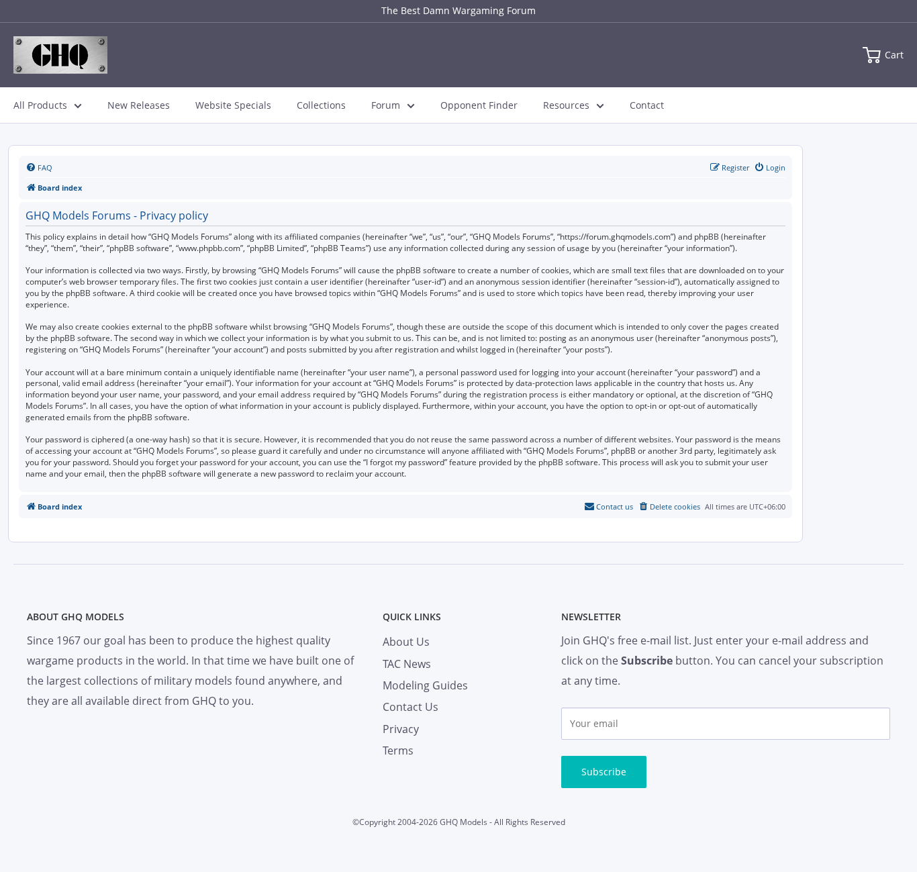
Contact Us (410, 706)
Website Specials (233, 105)
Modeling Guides (425, 685)
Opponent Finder (479, 105)
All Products (40, 105)
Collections (321, 105)
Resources (566, 105)
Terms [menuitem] (398, 750)
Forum (385, 105)
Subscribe (603, 771)
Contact (647, 105)
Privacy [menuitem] (401, 729)
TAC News (407, 664)
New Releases (138, 105)
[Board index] (60, 55)
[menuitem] (39, 168)
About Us (406, 641)
